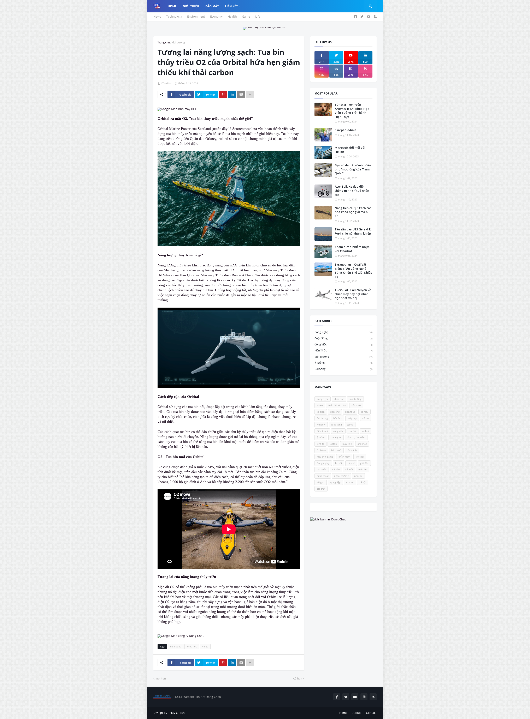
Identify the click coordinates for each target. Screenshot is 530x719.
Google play (323, 463)
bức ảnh (337, 418)
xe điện (321, 411)
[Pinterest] (223, 94)
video (205, 646)
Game (246, 16)
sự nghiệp (335, 482)
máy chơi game (325, 456)
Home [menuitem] (172, 6)
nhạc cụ (358, 475)
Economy (216, 16)
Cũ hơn (297, 678)
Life (257, 16)
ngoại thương (341, 475)
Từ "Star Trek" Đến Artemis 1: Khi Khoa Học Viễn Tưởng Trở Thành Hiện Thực (352, 111)
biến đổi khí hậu (337, 405)
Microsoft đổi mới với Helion (350, 150)
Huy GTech (177, 713)
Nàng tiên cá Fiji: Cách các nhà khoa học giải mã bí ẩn (353, 212)
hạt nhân (321, 469)
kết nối (349, 469)
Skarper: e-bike (345, 130)
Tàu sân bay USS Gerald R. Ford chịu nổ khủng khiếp (353, 231)
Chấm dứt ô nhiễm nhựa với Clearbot (352, 249)
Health (232, 16)
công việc (343, 344)
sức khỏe (356, 405)
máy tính (347, 443)
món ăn (362, 469)
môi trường (343, 356)
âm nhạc (362, 443)
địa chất (321, 488)
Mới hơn (160, 678)
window (321, 424)
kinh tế (320, 443)
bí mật (338, 463)
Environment (196, 16)
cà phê (351, 463)
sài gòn (320, 482)
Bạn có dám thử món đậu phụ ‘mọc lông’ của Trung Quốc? (353, 169)
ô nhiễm (321, 450)
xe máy (364, 411)
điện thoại (322, 431)
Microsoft (336, 450)
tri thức (350, 482)
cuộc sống (343, 338)
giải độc (364, 463)
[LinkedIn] (232, 94)
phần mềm (344, 456)
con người (336, 437)
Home (343, 713)
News (157, 16)
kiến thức (343, 350)
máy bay (352, 418)
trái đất (353, 431)
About (357, 713)
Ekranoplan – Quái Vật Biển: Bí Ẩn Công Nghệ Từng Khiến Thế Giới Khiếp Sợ (353, 270)
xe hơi (365, 431)
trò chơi (360, 456)
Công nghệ (343, 332)
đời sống (343, 369)
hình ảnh (352, 450)
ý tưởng (343, 362)
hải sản (336, 469)
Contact (371, 713)
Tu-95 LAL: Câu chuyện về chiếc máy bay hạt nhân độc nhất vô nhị (353, 294)
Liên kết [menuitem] (231, 6)
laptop (333, 443)
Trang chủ (164, 42)
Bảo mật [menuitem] (212, 6)
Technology (174, 16)
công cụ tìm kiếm (356, 437)
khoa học (192, 646)
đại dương (178, 42)
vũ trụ (365, 418)
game (350, 424)
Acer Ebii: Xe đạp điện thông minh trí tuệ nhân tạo (352, 191)
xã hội (362, 482)
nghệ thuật (323, 475)
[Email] (241, 94)
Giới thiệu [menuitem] (191, 6)
